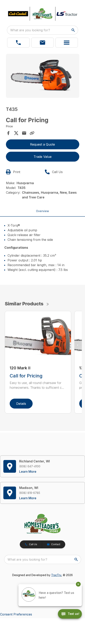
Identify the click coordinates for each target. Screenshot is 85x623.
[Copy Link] (32, 133)
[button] (18, 43)
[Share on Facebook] (8, 133)
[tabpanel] (42, 76)
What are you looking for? (30, 30)
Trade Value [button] (43, 157)
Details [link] (21, 404)
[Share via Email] (24, 133)
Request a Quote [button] (42, 144)
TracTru (56, 575)
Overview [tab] (42, 211)
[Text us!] (70, 614)
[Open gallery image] (42, 76)
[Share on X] (16, 133)
